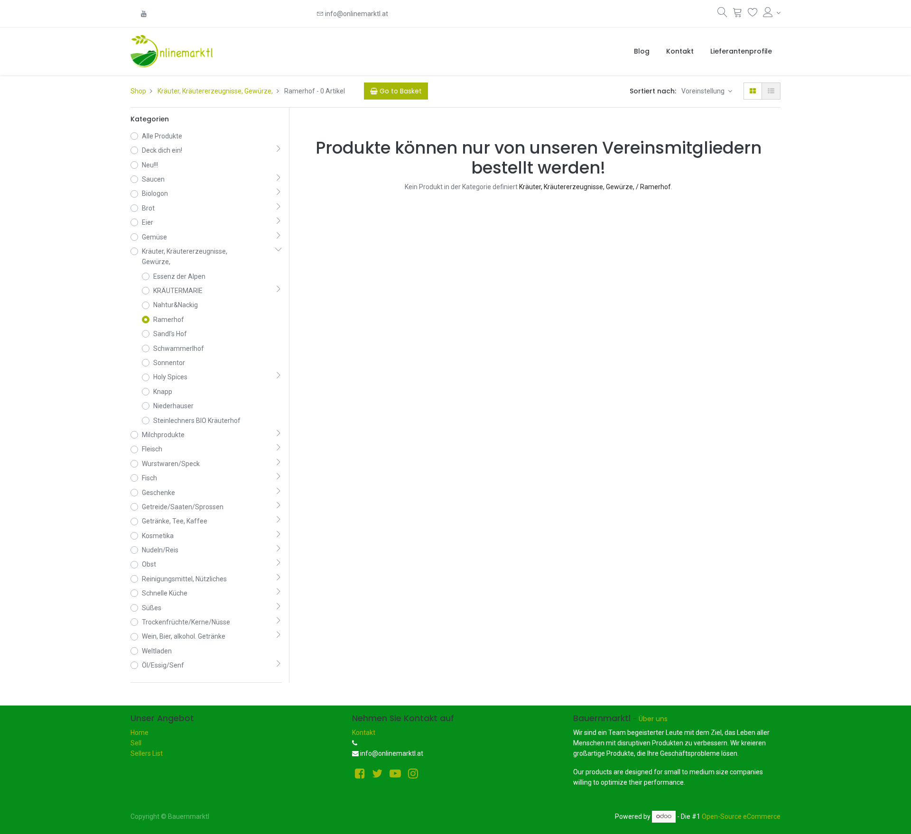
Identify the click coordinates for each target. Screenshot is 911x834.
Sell (135, 743)
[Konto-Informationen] (772, 13)
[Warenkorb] (738, 14)
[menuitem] (641, 51)
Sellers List (146, 753)
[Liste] (771, 91)
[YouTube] (144, 14)
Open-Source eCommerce (741, 816)
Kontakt (363, 732)
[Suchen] (722, 14)
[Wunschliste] (753, 14)
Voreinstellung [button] (703, 91)
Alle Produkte (162, 136)
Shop (138, 91)
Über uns (653, 719)
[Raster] (753, 91)
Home (139, 732)
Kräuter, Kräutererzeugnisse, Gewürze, (215, 91)
